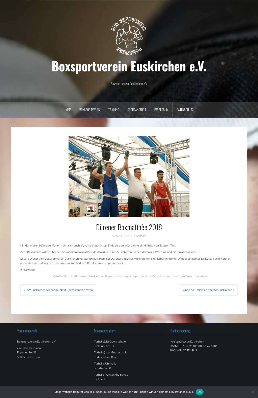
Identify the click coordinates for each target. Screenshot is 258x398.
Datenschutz (185, 109)
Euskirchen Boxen (182, 276)
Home (68, 109)
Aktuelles (80, 276)
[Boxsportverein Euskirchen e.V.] (129, 36)
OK (200, 391)
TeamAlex (201, 276)
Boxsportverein (89, 109)
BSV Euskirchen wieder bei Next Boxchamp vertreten (59, 289)
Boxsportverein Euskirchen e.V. (129, 65)
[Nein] (253, 392)
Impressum (161, 109)
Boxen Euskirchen (116, 276)
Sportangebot (136, 109)
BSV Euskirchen (160, 276)
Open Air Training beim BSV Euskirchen (207, 289)
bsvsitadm (140, 235)
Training (113, 109)
